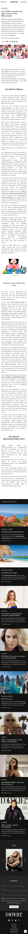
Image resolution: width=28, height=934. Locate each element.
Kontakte (14, 926)
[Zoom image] (14, 266)
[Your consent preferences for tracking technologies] (25, 931)
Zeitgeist (4, 8)
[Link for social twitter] (15, 920)
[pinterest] (7, 41)
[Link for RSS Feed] (19, 920)
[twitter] (12, 41)
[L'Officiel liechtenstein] (14, 2)
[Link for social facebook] (12, 920)
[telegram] (17, 41)
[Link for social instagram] (9, 920)
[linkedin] (10, 41)
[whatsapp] (14, 41)
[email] (2, 41)
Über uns (14, 924)
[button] (25, 860)
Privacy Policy (17, 902)
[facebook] (5, 41)
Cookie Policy (14, 931)
